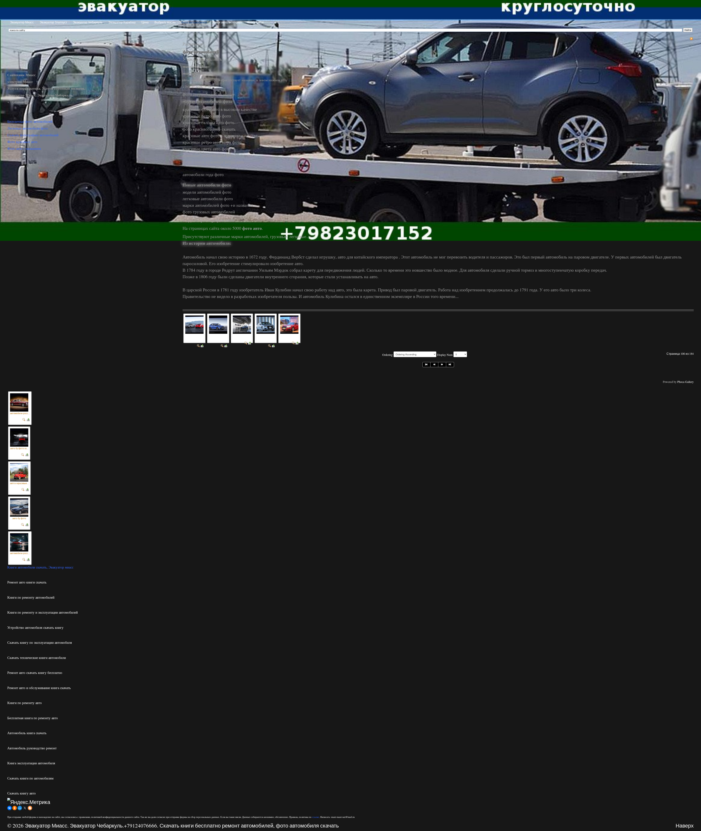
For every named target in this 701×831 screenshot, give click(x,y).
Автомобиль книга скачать (27, 733)
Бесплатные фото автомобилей (29, 121)
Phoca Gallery (685, 382)
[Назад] (434, 364)
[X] (25, 808)
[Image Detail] (23, 418)
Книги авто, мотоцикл (227, 22)
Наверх (685, 825)
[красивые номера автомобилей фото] (289, 324)
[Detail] (198, 345)
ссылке (315, 817)
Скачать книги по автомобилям (30, 778)
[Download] (202, 345)
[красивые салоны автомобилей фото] (242, 324)
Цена (145, 22)
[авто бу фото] (19, 506)
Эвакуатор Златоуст (53, 22)
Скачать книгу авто (21, 793)
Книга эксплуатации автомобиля (31, 763)
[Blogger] (30, 808)
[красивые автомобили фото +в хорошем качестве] (265, 324)
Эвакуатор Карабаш (122, 22)
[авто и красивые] (19, 471)
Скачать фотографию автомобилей (32, 135)
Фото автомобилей (194, 22)
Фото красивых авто (22, 141)
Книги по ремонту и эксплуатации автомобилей (42, 612)
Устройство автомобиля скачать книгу (35, 627)
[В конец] (450, 364)
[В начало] (426, 364)
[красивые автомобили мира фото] (194, 324)
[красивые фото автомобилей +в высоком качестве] (218, 324)
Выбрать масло (164, 22)
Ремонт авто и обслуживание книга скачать (39, 687)
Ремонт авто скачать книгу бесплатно (34, 672)
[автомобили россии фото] (19, 401)
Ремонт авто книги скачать (27, 582)
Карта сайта (255, 22)
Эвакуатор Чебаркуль (87, 22)
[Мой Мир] (20, 808)
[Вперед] (442, 364)
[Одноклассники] (14, 808)
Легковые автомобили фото (27, 128)
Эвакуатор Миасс (22, 22)
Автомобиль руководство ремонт (32, 748)
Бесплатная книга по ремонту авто (32, 718)
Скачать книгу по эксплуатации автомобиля (39, 642)
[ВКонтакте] (9, 808)
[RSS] (691, 38)
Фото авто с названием (24, 148)
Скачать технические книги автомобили (36, 657)
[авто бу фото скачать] (19, 436)
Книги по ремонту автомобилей (30, 597)
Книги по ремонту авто (24, 702)
